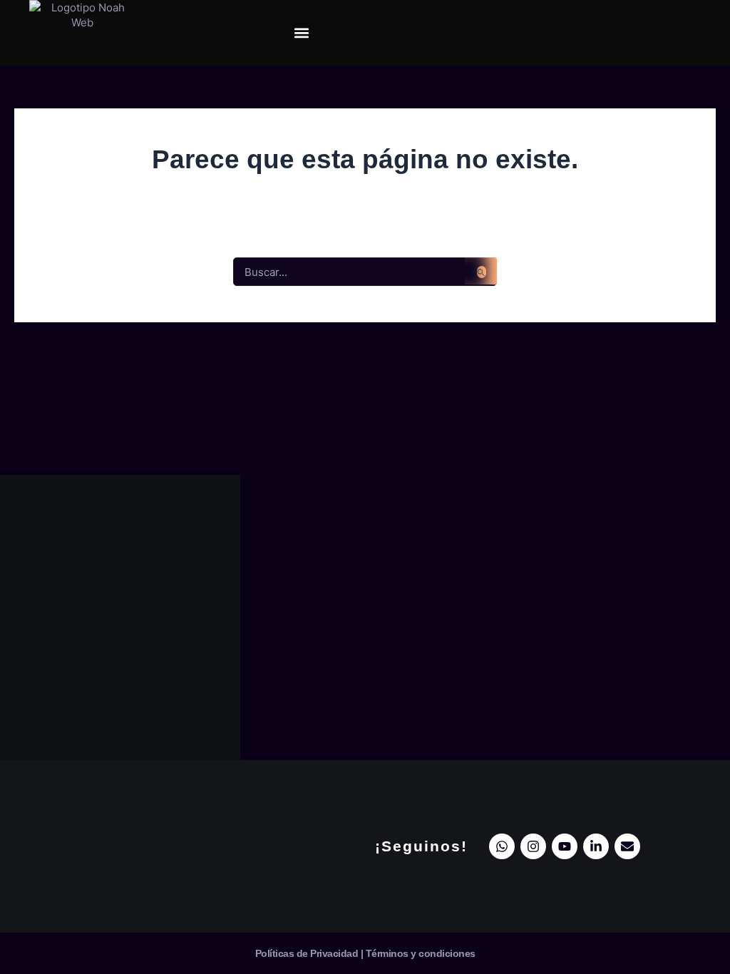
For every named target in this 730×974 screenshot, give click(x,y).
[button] (302, 33)
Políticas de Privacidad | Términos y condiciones (365, 953)
